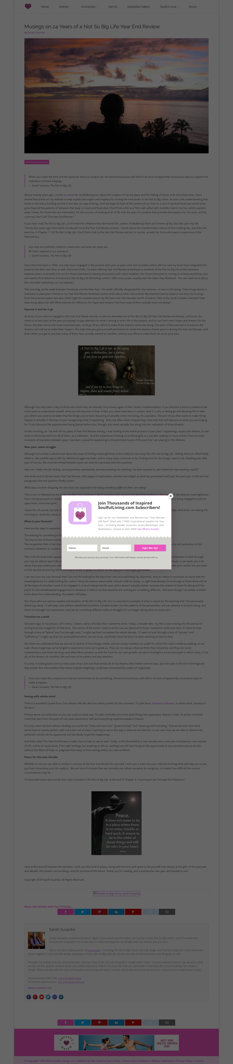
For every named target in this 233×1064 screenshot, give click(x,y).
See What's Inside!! (148, 529)
